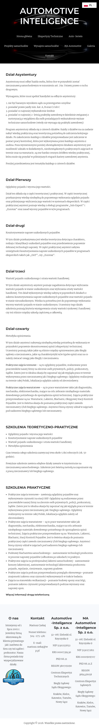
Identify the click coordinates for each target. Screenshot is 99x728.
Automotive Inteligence (49, 16)
